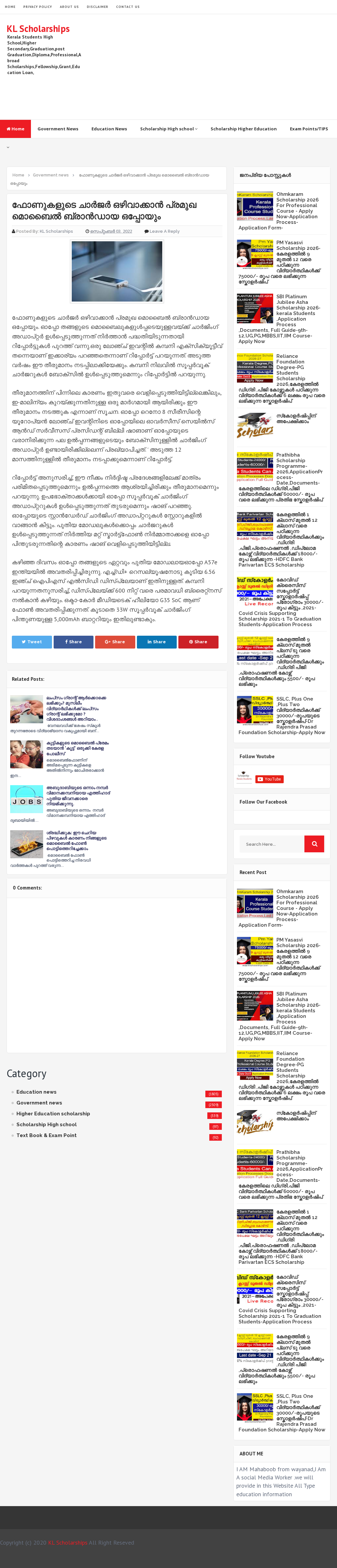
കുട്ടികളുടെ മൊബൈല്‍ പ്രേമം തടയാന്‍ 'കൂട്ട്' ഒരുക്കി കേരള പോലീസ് (77, 748)
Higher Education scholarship (53, 1114)
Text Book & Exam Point (46, 1135)
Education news (36, 1092)
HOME (10, 7)
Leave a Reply (165, 231)
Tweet (34, 641)
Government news (39, 1103)
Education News (109, 129)
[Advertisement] (210, 67)
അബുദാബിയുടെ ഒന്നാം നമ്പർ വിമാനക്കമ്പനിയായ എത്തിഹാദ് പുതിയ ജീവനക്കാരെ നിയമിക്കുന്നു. (78, 795)
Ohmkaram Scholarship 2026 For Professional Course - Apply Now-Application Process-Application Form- (279, 211)
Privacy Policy (37, 7)
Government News (58, 129)
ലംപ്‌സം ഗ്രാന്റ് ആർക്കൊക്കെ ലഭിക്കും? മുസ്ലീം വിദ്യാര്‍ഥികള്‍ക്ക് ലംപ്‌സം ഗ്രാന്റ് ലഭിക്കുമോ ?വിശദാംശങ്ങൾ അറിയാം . (76, 708)
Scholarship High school (167, 129)
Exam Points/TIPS (309, 129)
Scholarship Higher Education (244, 129)
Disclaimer (97, 7)
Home (17, 129)
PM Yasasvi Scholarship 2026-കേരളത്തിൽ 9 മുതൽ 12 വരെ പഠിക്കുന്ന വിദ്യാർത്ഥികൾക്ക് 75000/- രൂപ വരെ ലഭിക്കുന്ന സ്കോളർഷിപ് (280, 262)
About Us (69, 7)
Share (75, 641)
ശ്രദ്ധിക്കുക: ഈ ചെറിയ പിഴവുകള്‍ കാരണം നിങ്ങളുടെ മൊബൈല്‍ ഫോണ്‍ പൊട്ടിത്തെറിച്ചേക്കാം (76, 840)
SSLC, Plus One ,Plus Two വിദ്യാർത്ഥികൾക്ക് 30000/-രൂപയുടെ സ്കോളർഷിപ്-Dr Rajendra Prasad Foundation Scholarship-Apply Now (282, 715)
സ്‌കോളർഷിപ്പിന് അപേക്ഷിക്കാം (296, 418)
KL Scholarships (38, 28)
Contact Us (128, 7)
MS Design (238, 1560)
